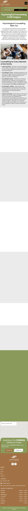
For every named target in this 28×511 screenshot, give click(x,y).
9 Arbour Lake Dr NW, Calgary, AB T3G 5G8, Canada (14, 7)
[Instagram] (15, 464)
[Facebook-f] (12, 464)
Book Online (21, 9)
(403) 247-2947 (7, 9)
